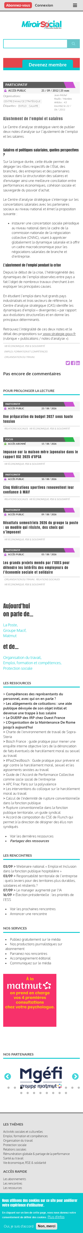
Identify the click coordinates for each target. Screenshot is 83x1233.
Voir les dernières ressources (31, 836)
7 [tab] (47, 1088)
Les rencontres (12, 1183)
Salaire (33, 105)
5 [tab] (34, 1088)
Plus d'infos (56, 1217)
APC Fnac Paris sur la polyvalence (31, 784)
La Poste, (10, 625)
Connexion (44, 5)
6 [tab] (40, 1088)
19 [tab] (59, 1093)
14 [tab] (28, 1093)
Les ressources (12, 1188)
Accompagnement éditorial (30, 958)
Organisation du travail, (22, 657)
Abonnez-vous (18, 5)
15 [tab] (34, 1093)
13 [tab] (21, 1093)
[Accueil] (41, 25)
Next (75, 1076)
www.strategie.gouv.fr (59, 334)
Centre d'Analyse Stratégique (22, 101)
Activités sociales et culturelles (23, 1131)
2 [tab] (15, 1088)
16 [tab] (40, 1093)
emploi (23, 105)
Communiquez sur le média (30, 963)
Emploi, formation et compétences (25, 351)
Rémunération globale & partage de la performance (36, 1154)
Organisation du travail (19, 357)
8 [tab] (53, 1088)
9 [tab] (59, 1088)
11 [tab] (72, 1088)
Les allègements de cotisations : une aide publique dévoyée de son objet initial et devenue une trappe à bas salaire (37, 708)
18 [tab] (53, 1093)
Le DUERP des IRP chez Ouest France (35, 718)
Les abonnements (14, 1179)
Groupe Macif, (14, 630)
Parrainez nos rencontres (28, 953)
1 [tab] (8, 1088)
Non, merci (46, 1226)
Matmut (10, 635)
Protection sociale (18, 668)
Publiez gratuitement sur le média (35, 939)
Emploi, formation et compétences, (32, 662)
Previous (7, 1076)
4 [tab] (28, 1088)
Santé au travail (13, 1158)
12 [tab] (79, 1088)
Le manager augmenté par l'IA (39, 890)
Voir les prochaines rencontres (33, 909)
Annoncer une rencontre (28, 914)
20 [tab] (66, 1093)
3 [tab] (21, 1088)
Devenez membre (48, 64)
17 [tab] (47, 1093)
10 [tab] (66, 1088)
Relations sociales (16, 428)
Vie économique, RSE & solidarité (24, 346)
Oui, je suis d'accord (18, 1226)
